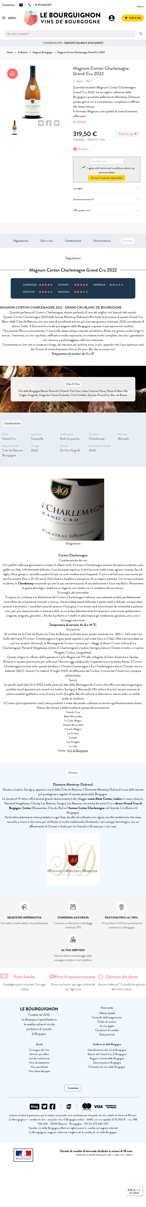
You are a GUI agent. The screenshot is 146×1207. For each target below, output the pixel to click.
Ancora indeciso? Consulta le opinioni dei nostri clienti (121, 986)
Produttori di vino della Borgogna (106, 1067)
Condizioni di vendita (106, 1030)
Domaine (128, 241)
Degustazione (20, 241)
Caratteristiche (73, 241)
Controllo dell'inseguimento (107, 1017)
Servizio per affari (39, 1054)
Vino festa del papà (39, 1071)
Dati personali (106, 1034)
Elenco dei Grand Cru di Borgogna (107, 1054)
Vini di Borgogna (77, 750)
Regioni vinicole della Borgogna (107, 1058)
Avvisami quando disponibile (106, 178)
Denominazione (102, 241)
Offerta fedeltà (107, 1013)
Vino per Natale (39, 1067)
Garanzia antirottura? (83, 199)
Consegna (78, 188)
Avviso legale (107, 1026)
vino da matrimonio (39, 1058)
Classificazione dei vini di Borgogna (107, 1050)
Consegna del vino (39, 1050)
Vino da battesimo (39, 1063)
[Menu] (140, 1188)
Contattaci (73, 1088)
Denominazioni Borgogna (107, 1063)
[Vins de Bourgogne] (62, 18)
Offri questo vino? (82, 210)
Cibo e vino (46, 241)
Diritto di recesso (106, 1022)
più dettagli (79, 121)
